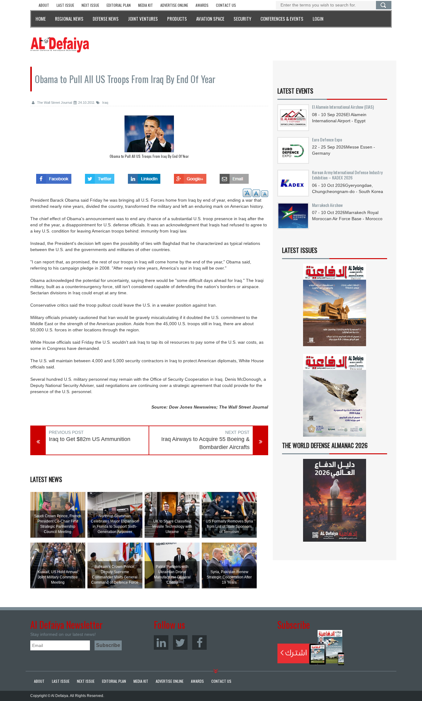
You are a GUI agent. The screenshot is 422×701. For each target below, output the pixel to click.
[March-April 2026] (334, 307)
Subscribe (310, 647)
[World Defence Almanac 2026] (334, 500)
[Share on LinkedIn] (144, 176)
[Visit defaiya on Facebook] (53, 176)
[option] (149, 138)
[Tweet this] (99, 176)
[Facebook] (199, 642)
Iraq (104, 102)
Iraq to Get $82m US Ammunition (89, 439)
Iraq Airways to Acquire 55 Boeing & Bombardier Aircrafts (205, 443)
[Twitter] (180, 642)
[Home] (59, 44)
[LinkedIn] (161, 642)
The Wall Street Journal (54, 102)
